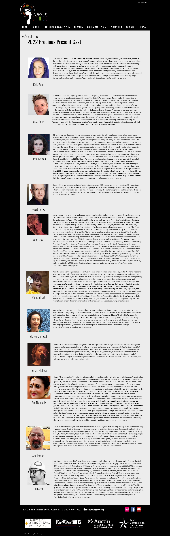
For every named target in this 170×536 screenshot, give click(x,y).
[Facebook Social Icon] (133, 509)
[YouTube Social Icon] (139, 509)
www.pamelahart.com (120, 301)
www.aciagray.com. (70, 265)
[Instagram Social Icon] (127, 509)
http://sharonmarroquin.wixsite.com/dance (75, 327)
